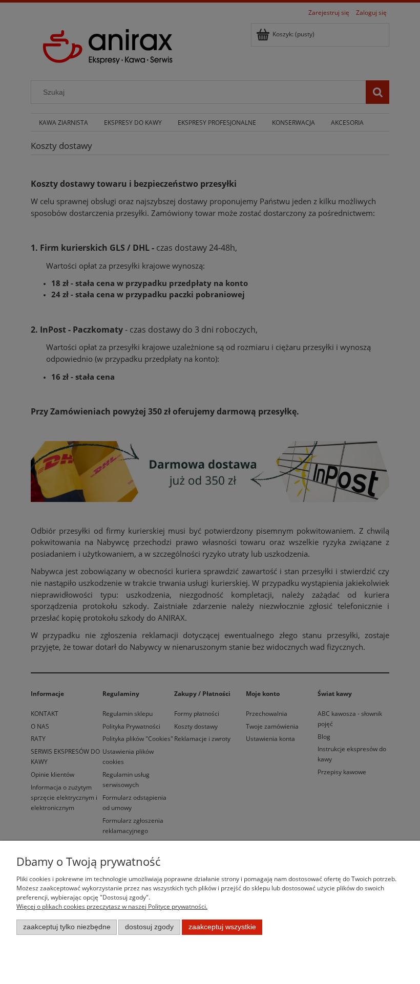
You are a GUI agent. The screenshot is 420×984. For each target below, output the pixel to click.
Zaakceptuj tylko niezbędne (67, 927)
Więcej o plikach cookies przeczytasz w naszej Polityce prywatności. (111, 906)
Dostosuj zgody (149, 927)
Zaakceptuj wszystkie (222, 927)
